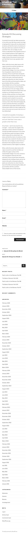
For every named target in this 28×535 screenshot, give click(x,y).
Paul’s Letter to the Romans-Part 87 (11, 287)
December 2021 (6, 450)
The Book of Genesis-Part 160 (10, 278)
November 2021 (6, 453)
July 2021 (4, 465)
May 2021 (4, 471)
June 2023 (5, 395)
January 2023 (5, 410)
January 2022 (5, 447)
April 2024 (5, 364)
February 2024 (6, 370)
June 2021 (5, 468)
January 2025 (5, 340)
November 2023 (6, 379)
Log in (3, 512)
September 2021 (6, 459)
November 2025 (6, 309)
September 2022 (6, 422)
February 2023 (6, 407)
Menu (14, 10)
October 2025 (6, 312)
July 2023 (4, 392)
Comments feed (6, 518)
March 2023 (5, 404)
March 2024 (5, 367)
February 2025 (6, 336)
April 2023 (5, 401)
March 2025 (5, 333)
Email (4, 218)
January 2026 (5, 306)
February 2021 (6, 481)
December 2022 (6, 413)
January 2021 (5, 484)
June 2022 (5, 432)
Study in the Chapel (9, 3)
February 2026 (6, 303)
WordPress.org (6, 521)
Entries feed (5, 515)
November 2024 (6, 343)
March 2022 (5, 441)
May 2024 (5, 361)
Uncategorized (6, 502)
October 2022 (6, 419)
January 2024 (5, 373)
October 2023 (6, 382)
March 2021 (5, 477)
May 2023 (5, 398)
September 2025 (6, 315)
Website (4, 225)
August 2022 (5, 425)
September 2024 (6, 349)
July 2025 (4, 321)
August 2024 (5, 352)
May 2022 (4, 435)
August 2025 (5, 318)
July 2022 (4, 428)
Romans (4, 499)
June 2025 (5, 324)
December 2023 (6, 376)
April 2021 (5, 474)
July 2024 (4, 355)
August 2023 (5, 389)
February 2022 (6, 444)
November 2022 (6, 416)
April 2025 (5, 330)
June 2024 (5, 358)
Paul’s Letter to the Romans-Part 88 (11, 281)
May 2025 (5, 327)
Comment (5, 189)
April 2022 (5, 438)
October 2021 (5, 456)
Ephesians (5, 493)
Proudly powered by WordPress (9, 531)
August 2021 (5, 462)
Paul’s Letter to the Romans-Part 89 (11, 275)
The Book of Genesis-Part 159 (10, 284)
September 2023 (6, 385)
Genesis (4, 496)
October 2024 (6, 346)
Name (4, 210)
